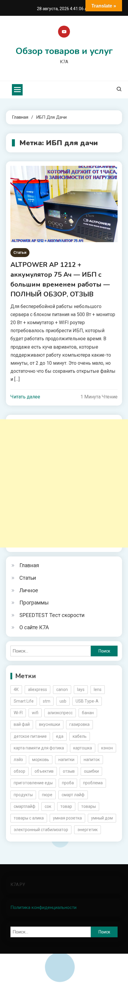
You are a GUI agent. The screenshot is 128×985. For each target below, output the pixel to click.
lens (98, 689)
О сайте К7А (34, 627)
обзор (19, 771)
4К (16, 689)
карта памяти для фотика (39, 748)
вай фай (22, 724)
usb (63, 701)
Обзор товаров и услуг (64, 51)
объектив (44, 771)
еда (59, 736)
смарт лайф (73, 794)
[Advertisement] (64, 483)
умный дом (102, 818)
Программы (34, 602)
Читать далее (25, 397)
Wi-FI (18, 712)
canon (62, 689)
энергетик (87, 829)
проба (68, 782)
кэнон (107, 748)
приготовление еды (33, 782)
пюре (47, 794)
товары (88, 806)
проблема (93, 782)
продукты (23, 794)
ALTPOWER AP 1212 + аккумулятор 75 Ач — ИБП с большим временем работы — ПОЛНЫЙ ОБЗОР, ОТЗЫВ (60, 279)
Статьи (19, 252)
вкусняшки (49, 724)
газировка (79, 724)
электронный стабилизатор (41, 829)
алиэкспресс (60, 712)
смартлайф (24, 806)
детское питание (30, 736)
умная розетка (67, 818)
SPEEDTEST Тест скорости (52, 615)
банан (88, 712)
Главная (29, 565)
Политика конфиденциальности (43, 907)
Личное (28, 590)
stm (46, 701)
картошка (82, 748)
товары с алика (29, 818)
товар (66, 806)
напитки (66, 759)
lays (81, 689)
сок (48, 806)
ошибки (91, 771)
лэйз (18, 759)
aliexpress (37, 689)
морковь (40, 759)
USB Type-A (87, 701)
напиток (92, 759)
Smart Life (24, 701)
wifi (35, 712)
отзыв (69, 771)
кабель (80, 736)
